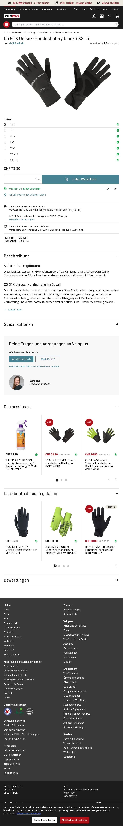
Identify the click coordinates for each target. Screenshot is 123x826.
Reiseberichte (70, 614)
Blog (104, 9)
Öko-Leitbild (69, 682)
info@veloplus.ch (21, 359)
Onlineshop (10, 9)
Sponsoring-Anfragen (74, 727)
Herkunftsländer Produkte (76, 713)
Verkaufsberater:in (72, 743)
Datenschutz (70, 795)
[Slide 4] (68, 566)
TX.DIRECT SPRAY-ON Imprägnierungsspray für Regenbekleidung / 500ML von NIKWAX (21, 464)
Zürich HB (9, 650)
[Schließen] (117, 807)
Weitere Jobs (70, 752)
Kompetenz (47, 9)
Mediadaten (69, 657)
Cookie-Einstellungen (44, 819)
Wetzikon (8, 641)
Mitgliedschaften (72, 695)
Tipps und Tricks (12, 763)
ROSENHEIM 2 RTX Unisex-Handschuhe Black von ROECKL (21, 550)
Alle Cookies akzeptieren (74, 819)
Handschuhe (45, 32)
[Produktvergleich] (102, 16)
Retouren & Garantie (14, 684)
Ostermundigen (12, 627)
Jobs (84, 9)
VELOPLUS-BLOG (13, 786)
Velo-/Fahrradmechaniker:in (77, 747)
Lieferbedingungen (13, 688)
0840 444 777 (48, 359)
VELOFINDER (11, 792)
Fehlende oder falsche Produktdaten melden (34, 366)
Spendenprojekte (72, 704)
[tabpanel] (61, 81)
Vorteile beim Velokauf (15, 670)
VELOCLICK (10, 789)
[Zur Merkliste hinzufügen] (107, 189)
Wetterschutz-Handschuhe (67, 32)
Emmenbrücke (11, 623)
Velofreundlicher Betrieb (75, 639)
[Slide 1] (57, 479)
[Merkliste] (109, 16)
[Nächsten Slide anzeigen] (116, 479)
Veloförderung (70, 673)
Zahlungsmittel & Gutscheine (19, 679)
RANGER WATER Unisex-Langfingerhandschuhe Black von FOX (100, 550)
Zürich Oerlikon (12, 654)
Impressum (69, 792)
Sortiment (16, 32)
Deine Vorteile (11, 666)
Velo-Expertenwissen (14, 750)
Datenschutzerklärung (29, 813)
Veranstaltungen (71, 609)
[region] (61, 814)
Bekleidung (30, 32)
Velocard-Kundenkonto (16, 675)
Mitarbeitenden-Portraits (76, 634)
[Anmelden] (94, 16)
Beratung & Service (28, 9)
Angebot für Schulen (73, 722)
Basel (7, 609)
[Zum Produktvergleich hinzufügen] (115, 189)
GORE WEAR (16, 43)
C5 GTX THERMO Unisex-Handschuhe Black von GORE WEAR (60, 463)
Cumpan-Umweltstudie (75, 691)
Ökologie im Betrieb (73, 677)
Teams (67, 630)
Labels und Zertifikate (74, 700)
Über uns (94, 9)
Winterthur (9, 645)
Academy (68, 643)
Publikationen (11, 772)
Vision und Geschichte (74, 625)
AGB (65, 786)
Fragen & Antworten (14, 738)
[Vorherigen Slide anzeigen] (109, 479)
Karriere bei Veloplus (74, 738)
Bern (6, 614)
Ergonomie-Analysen (14, 729)
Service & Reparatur (14, 725)
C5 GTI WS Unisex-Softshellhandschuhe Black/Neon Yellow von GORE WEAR (99, 464)
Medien (67, 661)
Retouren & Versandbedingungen (80, 789)
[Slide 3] (66, 479)
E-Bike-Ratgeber (12, 754)
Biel (6, 618)
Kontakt (8, 693)
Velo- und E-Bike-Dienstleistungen (21, 734)
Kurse (7, 768)
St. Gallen (8, 632)
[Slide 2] (61, 479)
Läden (76, 9)
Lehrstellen (69, 756)
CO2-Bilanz (69, 686)
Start (6, 32)
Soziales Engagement (74, 709)
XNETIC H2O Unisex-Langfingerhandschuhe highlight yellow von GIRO (60, 550)
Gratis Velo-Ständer (73, 718)
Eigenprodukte (11, 759)
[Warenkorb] (117, 16)
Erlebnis (61, 9)
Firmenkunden (70, 648)
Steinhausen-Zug (12, 636)
